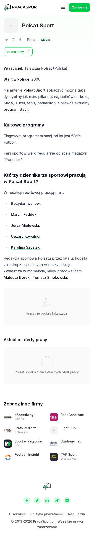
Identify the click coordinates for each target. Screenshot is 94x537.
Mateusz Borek (17, 277)
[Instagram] (13, 39)
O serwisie (17, 514)
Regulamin (76, 514)
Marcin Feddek (24, 214)
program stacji (16, 109)
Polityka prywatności (47, 514)
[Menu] (63, 7)
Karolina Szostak (25, 247)
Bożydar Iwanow (25, 203)
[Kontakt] (67, 500)
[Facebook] (20, 39)
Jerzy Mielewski (25, 225)
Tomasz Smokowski (50, 277)
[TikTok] (57, 500)
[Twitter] (7, 39)
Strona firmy (15, 51)
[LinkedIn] (47, 500)
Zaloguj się (79, 7)
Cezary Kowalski (25, 236)
